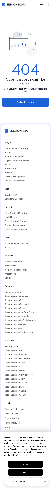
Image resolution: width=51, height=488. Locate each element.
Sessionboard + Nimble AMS (17, 358)
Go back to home (26, 102)
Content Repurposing (15, 225)
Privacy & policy (12, 418)
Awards (8, 164)
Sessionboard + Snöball (15, 391)
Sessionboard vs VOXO (15, 324)
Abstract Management (15, 156)
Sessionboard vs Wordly (16, 328)
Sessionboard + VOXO (15, 366)
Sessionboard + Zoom (15, 379)
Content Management (15, 180)
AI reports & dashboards (16, 270)
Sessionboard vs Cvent (15, 308)
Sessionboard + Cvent (15, 362)
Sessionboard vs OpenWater (18, 304)
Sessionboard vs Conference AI (19, 332)
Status (8, 278)
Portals (8, 152)
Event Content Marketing (16, 213)
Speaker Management (15, 176)
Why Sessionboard (13, 261)
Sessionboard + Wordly (15, 370)
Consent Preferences (14, 409)
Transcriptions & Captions (17, 221)
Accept (25, 464)
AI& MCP (8, 247)
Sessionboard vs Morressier (17, 316)
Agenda (8, 172)
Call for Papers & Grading (16, 148)
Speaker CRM (11, 195)
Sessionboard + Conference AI (19, 375)
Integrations (10, 274)
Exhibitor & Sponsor (14, 199)
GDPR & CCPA (11, 413)
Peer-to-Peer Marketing (16, 229)
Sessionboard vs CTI (14, 300)
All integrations (11, 346)
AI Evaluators (10, 168)
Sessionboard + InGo (14, 387)
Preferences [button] (22, 455)
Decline (25, 472)
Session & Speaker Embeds (17, 243)
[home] (14, 4)
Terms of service (12, 423)
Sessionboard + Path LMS (16, 382)
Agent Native (10, 265)
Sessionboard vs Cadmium (17, 296)
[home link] (18, 131)
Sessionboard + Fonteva (16, 354)
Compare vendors (13, 292)
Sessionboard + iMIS (14, 350)
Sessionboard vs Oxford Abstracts (20, 320)
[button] (43, 4)
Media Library (11, 217)
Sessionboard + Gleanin (15, 395)
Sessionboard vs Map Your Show (19, 312)
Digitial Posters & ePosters (17, 160)
